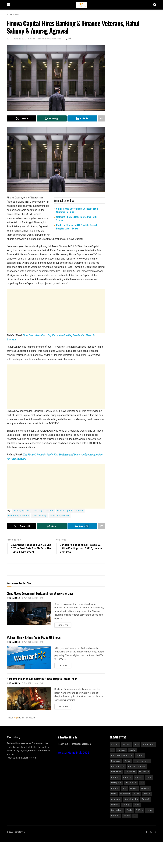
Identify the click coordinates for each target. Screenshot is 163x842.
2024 (136, 744)
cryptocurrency (141, 761)
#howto (126, 744)
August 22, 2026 (30, 598)
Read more (62, 625)
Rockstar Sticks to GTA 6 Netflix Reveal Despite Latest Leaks (76, 226)
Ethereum (130, 771)
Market (133, 788)
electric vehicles (136, 766)
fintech (79, 510)
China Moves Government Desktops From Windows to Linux (77, 210)
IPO (124, 788)
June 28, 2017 (20, 38)
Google (138, 777)
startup (114, 804)
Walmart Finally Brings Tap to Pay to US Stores (76, 218)
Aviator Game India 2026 (73, 753)
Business (115, 761)
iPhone (114, 788)
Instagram (116, 782)
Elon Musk (116, 771)
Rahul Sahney (39, 515)
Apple (132, 750)
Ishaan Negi (14, 598)
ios (142, 782)
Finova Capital (64, 510)
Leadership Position (18, 515)
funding (115, 777)
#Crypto (115, 744)
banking (38, 510)
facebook (144, 771)
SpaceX (146, 799)
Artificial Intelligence (122, 755)
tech (137, 804)
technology (116, 810)
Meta (113, 793)
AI (112, 750)
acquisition (148, 744)
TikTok (139, 810)
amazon (121, 750)
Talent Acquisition (59, 515)
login (16, 717)
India (149, 777)
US (135, 815)
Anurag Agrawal (22, 510)
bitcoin (140, 755)
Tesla (129, 810)
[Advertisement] (56, 311)
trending (115, 815)
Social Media (131, 799)
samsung (115, 799)
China (127, 761)
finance (49, 510)
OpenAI (147, 793)
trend (149, 810)
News (16, 14)
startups (126, 804)
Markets (145, 788)
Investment (131, 782)
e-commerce (117, 766)
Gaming (127, 777)
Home (9, 14)
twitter (127, 815)
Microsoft (125, 793)
